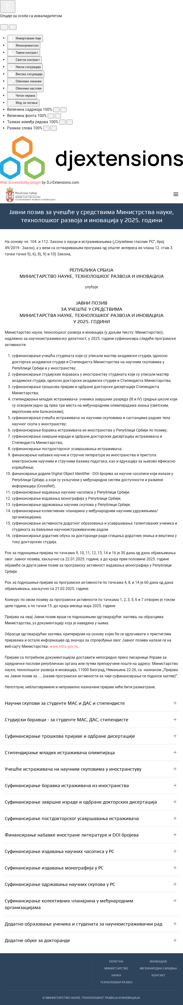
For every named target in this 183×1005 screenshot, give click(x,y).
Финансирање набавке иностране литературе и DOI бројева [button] (72, 834)
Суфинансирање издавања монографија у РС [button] (54, 867)
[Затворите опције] (12, 27)
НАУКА (116, 975)
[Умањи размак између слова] (46, 128)
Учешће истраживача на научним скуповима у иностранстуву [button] (73, 769)
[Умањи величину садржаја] (56, 109)
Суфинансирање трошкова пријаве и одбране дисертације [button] (70, 736)
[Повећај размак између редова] (69, 122)
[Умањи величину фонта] (51, 115)
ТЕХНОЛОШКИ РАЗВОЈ (116, 982)
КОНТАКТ (158, 975)
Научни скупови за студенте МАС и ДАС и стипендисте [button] (65, 703)
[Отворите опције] (7, 6)
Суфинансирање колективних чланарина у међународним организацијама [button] (69, 904)
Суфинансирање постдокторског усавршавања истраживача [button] (72, 818)
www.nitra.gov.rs (63, 646)
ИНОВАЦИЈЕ (158, 961)
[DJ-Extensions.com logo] (91, 157)
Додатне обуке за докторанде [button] (37, 940)
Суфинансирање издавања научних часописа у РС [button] (59, 851)
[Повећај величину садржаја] (63, 109)
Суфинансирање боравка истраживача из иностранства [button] (67, 785)
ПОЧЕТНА (116, 961)
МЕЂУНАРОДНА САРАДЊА (158, 968)
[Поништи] (4, 27)
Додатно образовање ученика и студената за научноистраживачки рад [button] (83, 923)
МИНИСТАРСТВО (116, 968)
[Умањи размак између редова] (62, 122)
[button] (175, 194)
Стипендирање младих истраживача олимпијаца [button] (60, 752)
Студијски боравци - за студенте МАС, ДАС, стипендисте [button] (66, 719)
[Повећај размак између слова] (54, 128)
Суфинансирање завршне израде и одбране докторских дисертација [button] (81, 802)
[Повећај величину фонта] (58, 115)
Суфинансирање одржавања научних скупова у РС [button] (60, 884)
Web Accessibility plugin (20, 182)
